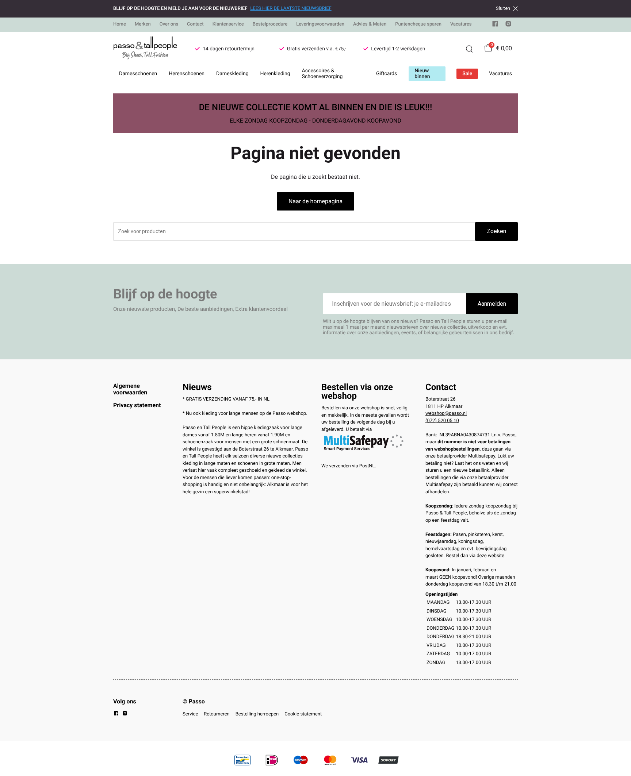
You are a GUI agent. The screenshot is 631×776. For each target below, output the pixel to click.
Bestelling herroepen (257, 714)
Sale (467, 74)
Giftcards (386, 74)
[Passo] (145, 49)
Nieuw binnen (422, 74)
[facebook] (495, 25)
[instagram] (508, 25)
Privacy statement (137, 405)
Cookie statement (303, 714)
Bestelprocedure (270, 24)
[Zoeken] (469, 48)
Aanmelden (492, 303)
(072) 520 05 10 (442, 421)
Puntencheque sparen (418, 24)
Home (119, 24)
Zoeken (496, 231)
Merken (143, 24)
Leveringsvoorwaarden (320, 24)
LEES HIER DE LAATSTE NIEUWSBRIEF (290, 8)
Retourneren (216, 714)
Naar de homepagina (315, 201)
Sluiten (503, 8)
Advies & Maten (369, 24)
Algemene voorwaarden (130, 389)
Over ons (169, 24)
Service (190, 714)
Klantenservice (228, 24)
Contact (195, 24)
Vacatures (461, 24)
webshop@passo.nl (446, 413)
